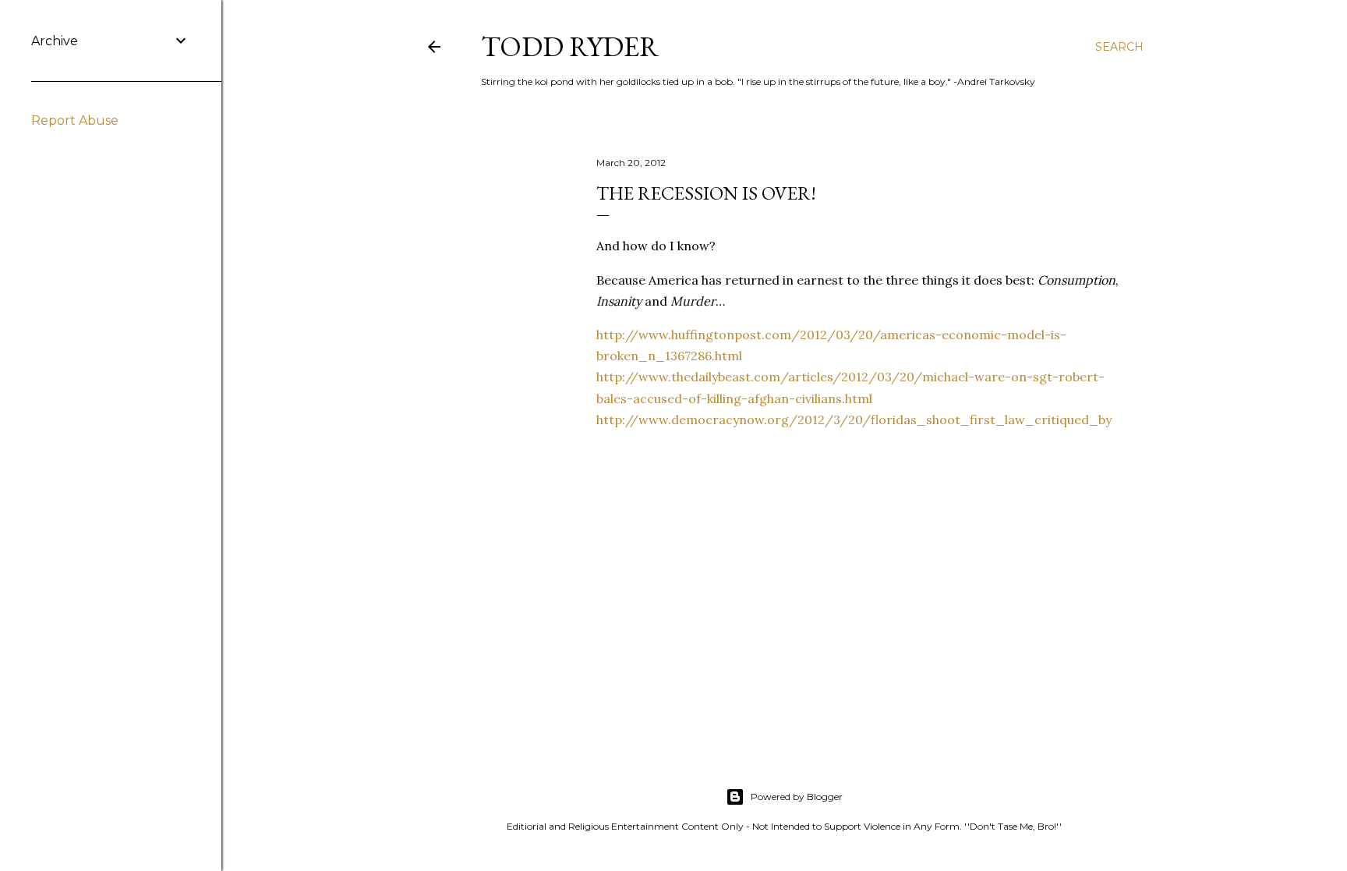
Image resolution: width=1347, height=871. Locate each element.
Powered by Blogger (797, 796)
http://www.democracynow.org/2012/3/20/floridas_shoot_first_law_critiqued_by (854, 419)
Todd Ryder (570, 46)
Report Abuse (74, 120)
